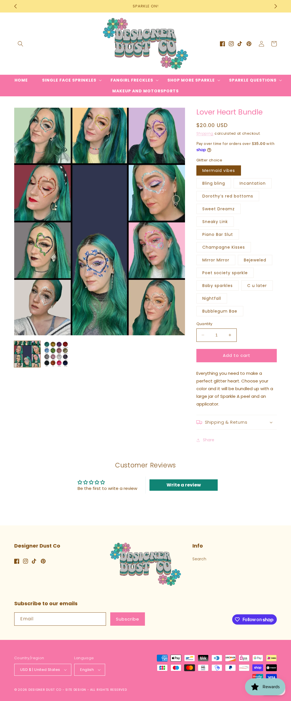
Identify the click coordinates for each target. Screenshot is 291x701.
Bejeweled (255, 260)
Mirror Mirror (215, 260)
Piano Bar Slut (217, 234)
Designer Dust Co (44, 689)
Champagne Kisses (223, 247)
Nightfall (211, 298)
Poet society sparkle (225, 273)
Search (199, 559)
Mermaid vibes (218, 170)
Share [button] (208, 440)
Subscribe (127, 619)
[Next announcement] (275, 6)
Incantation (253, 183)
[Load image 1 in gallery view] (27, 354)
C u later (257, 285)
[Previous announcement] (15, 6)
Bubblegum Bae (219, 311)
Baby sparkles (217, 285)
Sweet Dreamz (218, 209)
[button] (20, 44)
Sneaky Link (215, 221)
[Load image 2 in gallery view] (56, 354)
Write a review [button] (184, 485)
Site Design (75, 689)
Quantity (204, 323)
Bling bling (213, 183)
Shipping (205, 133)
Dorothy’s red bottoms (227, 196)
